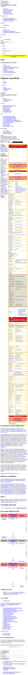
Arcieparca (11, 246)
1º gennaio (10, 542)
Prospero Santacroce (18, 451)
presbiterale (11, 210)
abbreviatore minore (3, 171)
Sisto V (22, 484)
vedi (17, 254)
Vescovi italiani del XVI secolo (10, 611)
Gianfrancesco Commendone (7, 461)
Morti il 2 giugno (7, 628)
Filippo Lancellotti (3, 196)
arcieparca (11, 227)
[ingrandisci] (5, 141)
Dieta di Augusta (19, 461)
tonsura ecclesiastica (10, 428)
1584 (10, 481)
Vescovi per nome (7, 615)
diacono (10, 207)
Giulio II (2, 169)
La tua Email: (3, 656)
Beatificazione (11, 356)
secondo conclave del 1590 (6, 491)
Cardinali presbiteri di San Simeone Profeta (12, 608)
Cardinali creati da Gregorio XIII (10, 621)
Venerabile (11, 354)
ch (6, 178)
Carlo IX (24, 466)
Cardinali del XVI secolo (8, 619)
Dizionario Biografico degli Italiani (10, 593)
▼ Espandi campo (4, 652)
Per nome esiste (6, 633)
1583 (21, 259)
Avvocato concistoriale (5, 434)
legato (12, 466)
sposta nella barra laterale (6, 5)
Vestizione (11, 200)
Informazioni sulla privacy (8, 667)
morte (13, 181)
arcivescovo (11, 224)
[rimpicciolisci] (6, 139)
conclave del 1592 (8, 493)
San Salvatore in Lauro (22, 315)
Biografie (5, 622)
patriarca (10, 230)
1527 (17, 183)
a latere (15, 466)
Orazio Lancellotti (4, 185)
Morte (10, 186)
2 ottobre (7, 450)
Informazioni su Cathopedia (9, 668)
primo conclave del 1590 (6, 490)
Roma (17, 182)
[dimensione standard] (15, 139)
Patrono (10, 370)
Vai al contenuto (4, 1)
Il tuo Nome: (3, 653)
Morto (2, 499)
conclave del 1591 (10, 492)
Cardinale (18, 147)
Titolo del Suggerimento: (6, 644)
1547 (6, 432)
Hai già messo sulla (14, 56)
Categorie (3, 605)
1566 (10, 450)
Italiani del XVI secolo (8, 613)
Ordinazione (11, 209)
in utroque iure (13, 431)
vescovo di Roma (18, 321)
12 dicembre (18, 259)
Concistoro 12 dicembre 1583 (9, 616)
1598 (20, 186)
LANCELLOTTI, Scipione (18, 592)
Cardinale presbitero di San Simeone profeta (13, 515)
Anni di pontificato (19, 340)
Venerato (10, 353)
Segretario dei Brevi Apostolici (7, 485)
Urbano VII (21, 490)
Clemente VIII (22, 493)
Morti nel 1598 (6, 627)
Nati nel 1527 (6, 625)
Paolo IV (2, 435)
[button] (1, 2)
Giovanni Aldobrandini (4, 519)
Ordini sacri (3, 473)
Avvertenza (5, 669)
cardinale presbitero (8, 479)
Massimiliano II (8, 443)
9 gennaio (7, 481)
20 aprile (17, 488)
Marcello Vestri (22, 543)
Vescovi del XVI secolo (8, 614)
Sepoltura (10, 190)
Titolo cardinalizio (17, 177)
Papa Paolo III (21, 434)
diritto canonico (19, 431)
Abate (14, 215)
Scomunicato (11, 294)
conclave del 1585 (10, 484)
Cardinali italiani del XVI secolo (10, 617)
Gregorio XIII (4, 486)
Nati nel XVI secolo (7, 626)
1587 (20, 488)
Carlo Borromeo (13, 438)
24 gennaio (24, 450)
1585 (17, 485)
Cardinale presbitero (22, 308)
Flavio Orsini (7, 466)
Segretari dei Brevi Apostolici (9, 609)
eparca (14, 232)
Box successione (6, 634)
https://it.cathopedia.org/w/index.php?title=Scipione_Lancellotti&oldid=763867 (11, 604)
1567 (2, 451)
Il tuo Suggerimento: (5, 650)
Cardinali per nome (7, 620)
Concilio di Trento (4, 439)
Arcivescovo (11, 240)
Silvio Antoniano (22, 568)
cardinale (2, 151)
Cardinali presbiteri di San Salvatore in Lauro (13, 610)
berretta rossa (11, 480)
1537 (8, 429)
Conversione (11, 193)
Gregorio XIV (23, 491)
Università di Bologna (18, 429)
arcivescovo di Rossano (4, 180)
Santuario (10, 363)
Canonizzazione (12, 358)
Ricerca (2, 43)
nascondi (14, 5)
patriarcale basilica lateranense (7, 501)
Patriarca (10, 243)
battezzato (18, 166)
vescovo (10, 221)
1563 (25, 439)
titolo (17, 480)
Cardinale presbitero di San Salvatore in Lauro (13, 564)
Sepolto (16, 499)
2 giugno (17, 186)
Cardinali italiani (6, 624)
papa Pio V (7, 454)
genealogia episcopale (21, 508)
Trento (2, 454)
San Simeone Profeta (22, 310)
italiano (6, 151)
